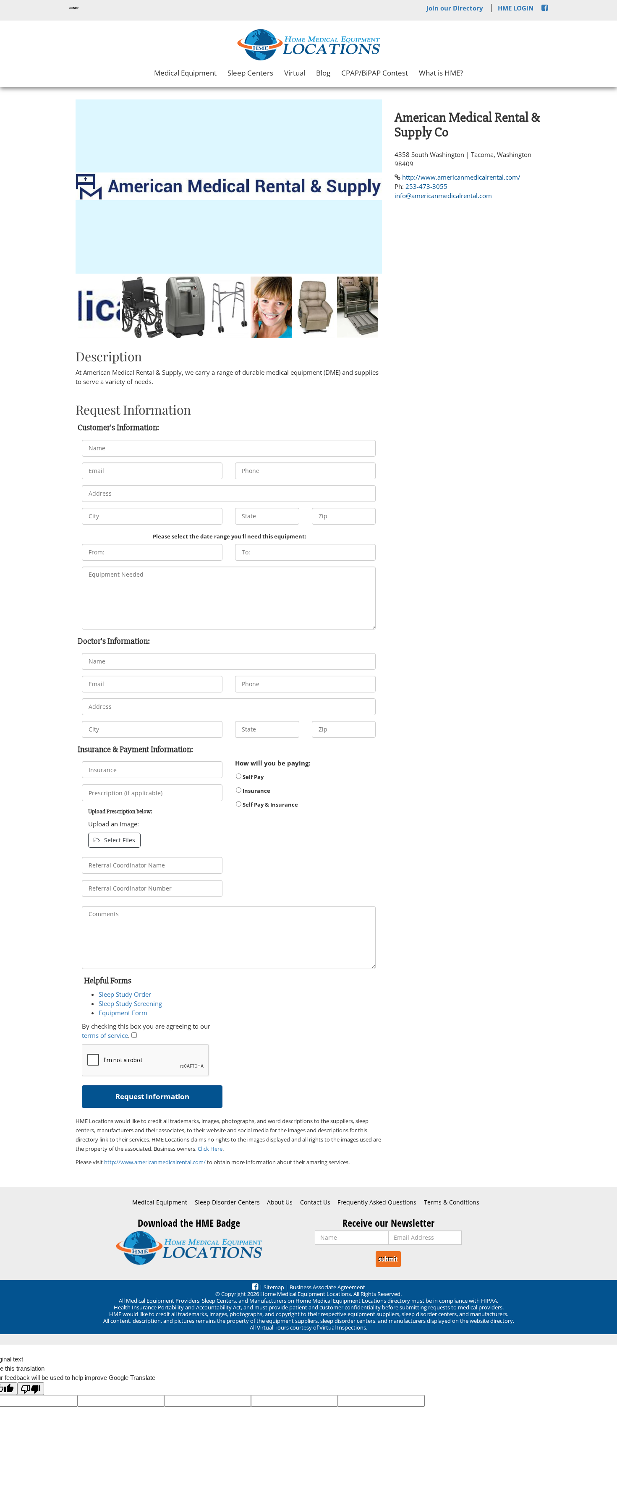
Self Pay (252, 777)
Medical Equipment (185, 73)
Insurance (255, 790)
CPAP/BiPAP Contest (374, 73)
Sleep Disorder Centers (227, 1202)
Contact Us (315, 1202)
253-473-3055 (426, 186)
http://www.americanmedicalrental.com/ (155, 1162)
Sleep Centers (250, 73)
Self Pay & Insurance (269, 804)
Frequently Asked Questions (376, 1202)
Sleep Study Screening (130, 1003)
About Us (280, 1202)
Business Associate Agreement (327, 1287)
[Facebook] (544, 8)
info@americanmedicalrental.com (443, 195)
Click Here (210, 1148)
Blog (323, 73)
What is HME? (441, 73)
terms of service (105, 1035)
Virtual (294, 73)
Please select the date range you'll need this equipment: (229, 536)
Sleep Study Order (125, 994)
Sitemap (274, 1287)
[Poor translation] (30, 1388)
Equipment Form (123, 1012)
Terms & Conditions (451, 1202)
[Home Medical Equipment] (188, 1247)
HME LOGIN (515, 8)
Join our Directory (454, 8)
